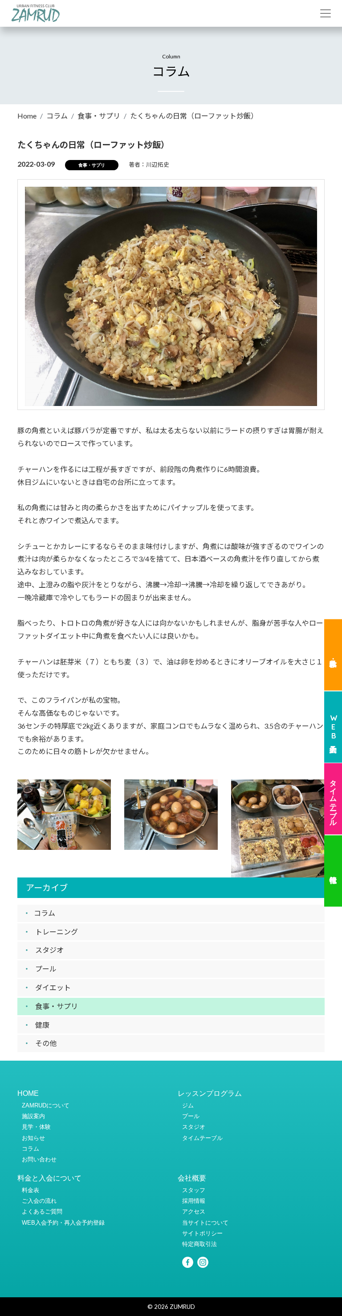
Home (27, 115)
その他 (46, 1043)
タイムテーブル (333, 799)
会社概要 (192, 1178)
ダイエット (53, 987)
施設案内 (33, 1116)
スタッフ (193, 1190)
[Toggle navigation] (326, 13)
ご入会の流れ (39, 1200)
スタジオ (49, 950)
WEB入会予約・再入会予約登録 (63, 1222)
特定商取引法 (199, 1244)
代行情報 (333, 871)
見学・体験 (333, 654)
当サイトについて (205, 1222)
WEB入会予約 (333, 726)
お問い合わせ (39, 1159)
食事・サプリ (98, 115)
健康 (42, 1025)
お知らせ (33, 1138)
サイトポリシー (202, 1233)
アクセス (193, 1211)
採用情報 (193, 1200)
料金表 (30, 1190)
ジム (188, 1105)
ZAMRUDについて (45, 1105)
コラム (57, 115)
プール (46, 968)
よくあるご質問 (42, 1211)
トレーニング (56, 931)
